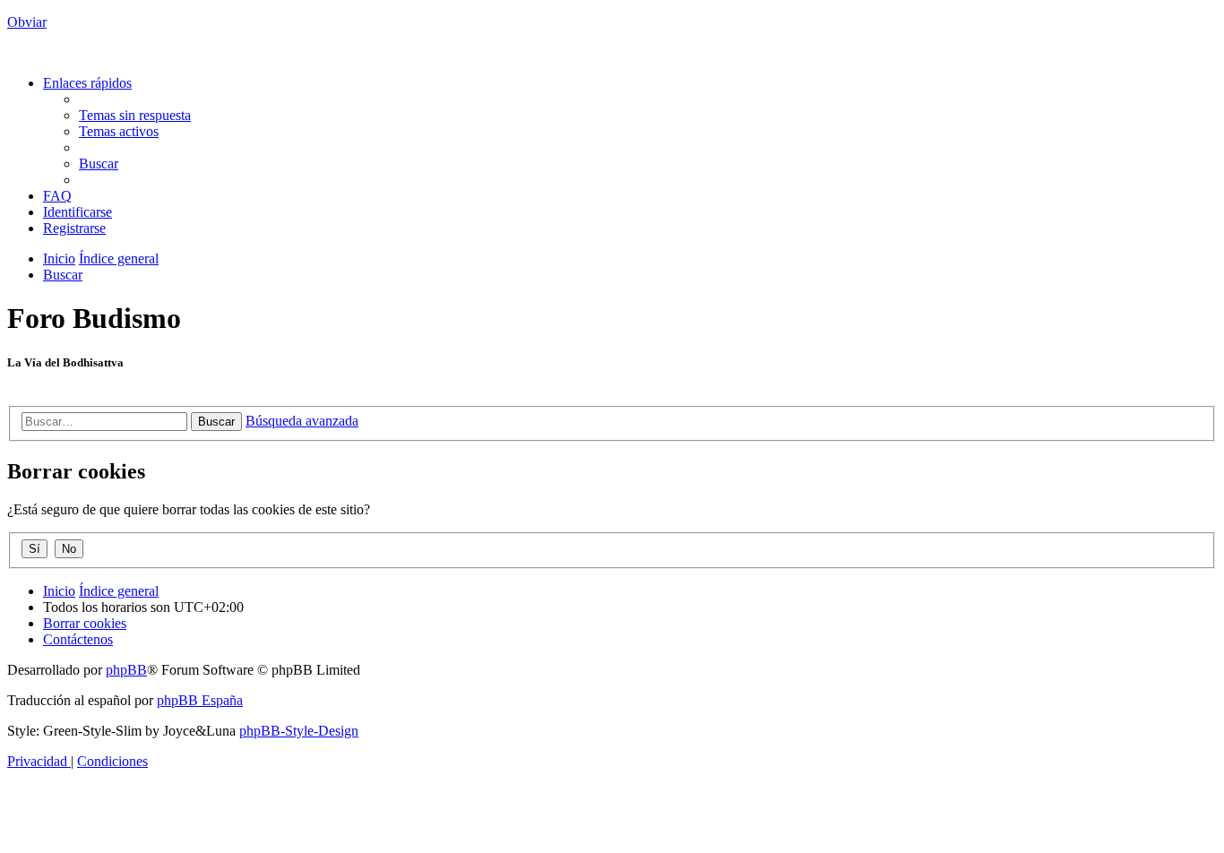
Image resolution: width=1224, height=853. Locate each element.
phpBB (126, 669)
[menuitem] (135, 115)
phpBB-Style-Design (298, 730)
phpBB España (200, 700)
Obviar (27, 22)
